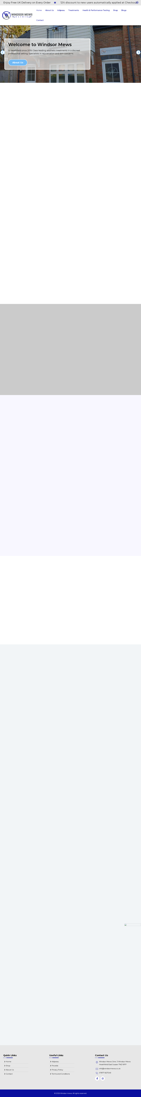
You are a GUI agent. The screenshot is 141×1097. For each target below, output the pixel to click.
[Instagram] (103, 1078)
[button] (3, 52)
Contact (40, 20)
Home (39, 10)
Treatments (73, 10)
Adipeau (61, 10)
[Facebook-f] (97, 1078)
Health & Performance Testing (96, 10)
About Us (49, 10)
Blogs (123, 10)
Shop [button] (115, 10)
